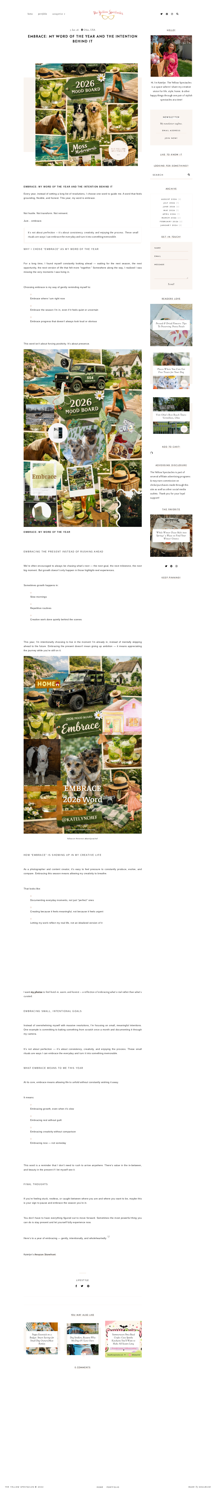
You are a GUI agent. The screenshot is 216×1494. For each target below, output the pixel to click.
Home (30, 14)
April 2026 (171, 214)
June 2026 (171, 206)
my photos (36, 992)
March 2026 (171, 217)
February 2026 (171, 221)
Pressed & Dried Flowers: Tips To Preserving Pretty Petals (171, 325)
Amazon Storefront (45, 1254)
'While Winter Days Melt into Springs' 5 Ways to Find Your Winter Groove (171, 535)
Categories (57, 14)
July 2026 (171, 203)
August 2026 (170, 199)
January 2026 (170, 225)
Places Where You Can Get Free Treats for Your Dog (171, 371)
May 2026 (171, 210)
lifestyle (82, 1280)
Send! (171, 284)
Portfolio (42, 14)
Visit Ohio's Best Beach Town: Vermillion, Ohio (171, 417)
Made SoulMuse (199, 1487)
